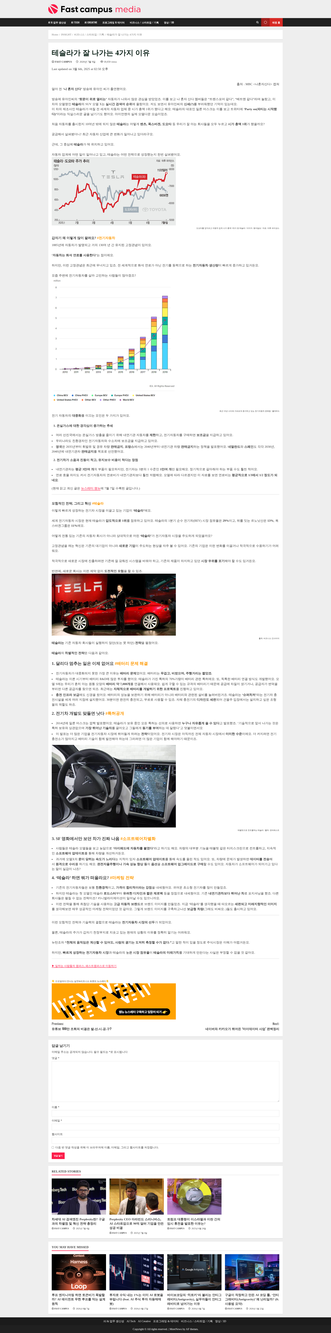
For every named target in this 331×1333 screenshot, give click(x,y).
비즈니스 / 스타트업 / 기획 (144, 22)
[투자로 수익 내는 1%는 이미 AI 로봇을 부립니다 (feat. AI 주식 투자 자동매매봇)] (136, 1272)
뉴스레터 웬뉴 (91, 488)
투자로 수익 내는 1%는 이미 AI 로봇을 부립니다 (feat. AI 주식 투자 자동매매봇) (136, 1299)
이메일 (57, 1120)
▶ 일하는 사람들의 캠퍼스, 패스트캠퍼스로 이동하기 (84, 965)
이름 (55, 1107)
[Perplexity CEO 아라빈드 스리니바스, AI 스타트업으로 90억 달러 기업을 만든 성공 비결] (136, 1196)
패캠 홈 (276, 22)
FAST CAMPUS (63, 62)
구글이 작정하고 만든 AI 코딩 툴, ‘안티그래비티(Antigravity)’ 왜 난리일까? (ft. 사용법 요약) (252, 1299)
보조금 (126, 441)
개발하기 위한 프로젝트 (159, 689)
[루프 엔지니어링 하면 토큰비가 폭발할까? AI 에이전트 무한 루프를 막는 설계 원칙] (79, 1272)
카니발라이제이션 (110, 898)
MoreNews (176, 1329)
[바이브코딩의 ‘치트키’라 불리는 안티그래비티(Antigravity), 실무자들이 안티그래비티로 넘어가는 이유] (194, 1272)
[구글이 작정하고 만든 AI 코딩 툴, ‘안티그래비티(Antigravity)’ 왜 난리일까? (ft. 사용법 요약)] (252, 1272)
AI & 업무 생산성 (57, 22)
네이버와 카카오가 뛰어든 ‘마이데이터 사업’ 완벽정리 (242, 1026)
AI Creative (91, 22)
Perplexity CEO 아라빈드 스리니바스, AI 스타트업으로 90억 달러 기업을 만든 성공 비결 (136, 1224)
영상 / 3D (169, 22)
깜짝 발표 (96, 723)
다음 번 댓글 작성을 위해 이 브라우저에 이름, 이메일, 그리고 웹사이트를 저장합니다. (107, 1147)
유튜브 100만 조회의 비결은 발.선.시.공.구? (82, 1026)
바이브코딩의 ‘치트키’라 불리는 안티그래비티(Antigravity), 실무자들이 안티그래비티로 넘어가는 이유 (194, 1299)
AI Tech (75, 22)
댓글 (55, 1058)
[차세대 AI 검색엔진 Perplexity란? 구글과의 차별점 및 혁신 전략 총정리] (79, 1196)
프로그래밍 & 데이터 (113, 22)
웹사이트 (57, 1134)
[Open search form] (257, 22)
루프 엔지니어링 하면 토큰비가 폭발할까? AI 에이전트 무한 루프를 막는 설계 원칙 (78, 1299)
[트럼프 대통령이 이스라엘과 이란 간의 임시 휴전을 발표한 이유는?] (194, 1196)
